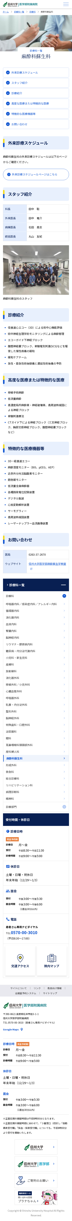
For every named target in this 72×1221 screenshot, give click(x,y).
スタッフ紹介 (19, 83)
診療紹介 (16, 93)
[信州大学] (36, 1147)
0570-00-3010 (24, 932)
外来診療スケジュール (24, 72)
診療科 (32, 11)
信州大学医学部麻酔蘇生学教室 (47, 564)
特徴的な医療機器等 (23, 114)
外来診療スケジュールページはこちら (34, 174)
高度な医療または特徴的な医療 (30, 103)
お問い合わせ (19, 124)
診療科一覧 (19, 11)
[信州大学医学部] (36, 1163)
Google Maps (11, 1029)
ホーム (6, 11)
